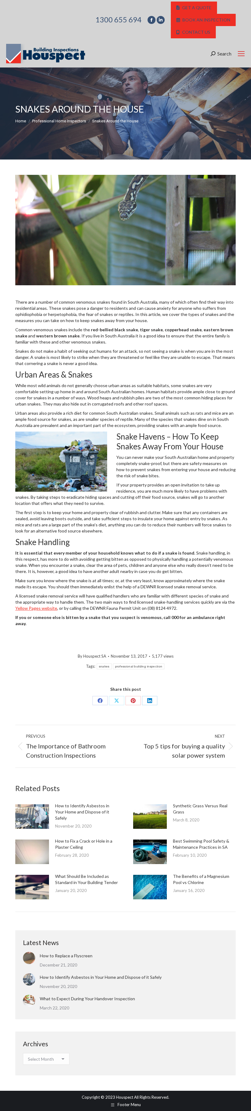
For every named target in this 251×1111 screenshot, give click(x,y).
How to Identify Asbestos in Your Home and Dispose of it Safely (82, 812)
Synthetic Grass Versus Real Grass (200, 808)
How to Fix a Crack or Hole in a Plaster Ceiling (83, 844)
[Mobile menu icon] (241, 53)
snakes (104, 666)
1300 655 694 (118, 19)
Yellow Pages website (36, 608)
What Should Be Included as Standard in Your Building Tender (86, 879)
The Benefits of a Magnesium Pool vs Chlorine (201, 879)
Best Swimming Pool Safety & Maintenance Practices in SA (201, 844)
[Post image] (32, 816)
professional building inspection (139, 666)
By (92, 656)
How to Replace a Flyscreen (66, 955)
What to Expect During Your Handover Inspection (87, 998)
